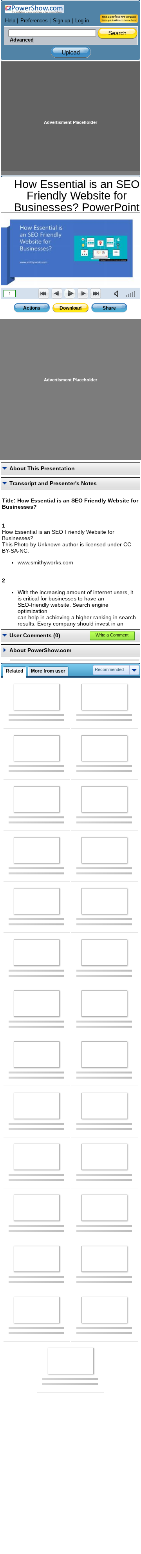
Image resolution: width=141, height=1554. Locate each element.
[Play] (70, 293)
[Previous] (57, 293)
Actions (31, 308)
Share (109, 308)
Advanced (22, 40)
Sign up (61, 21)
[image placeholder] (37, 697)
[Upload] (71, 52)
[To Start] (44, 293)
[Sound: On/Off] (118, 293)
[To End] (95, 293)
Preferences (34, 21)
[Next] (83, 293)
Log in (82, 21)
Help (10, 21)
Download (70, 308)
